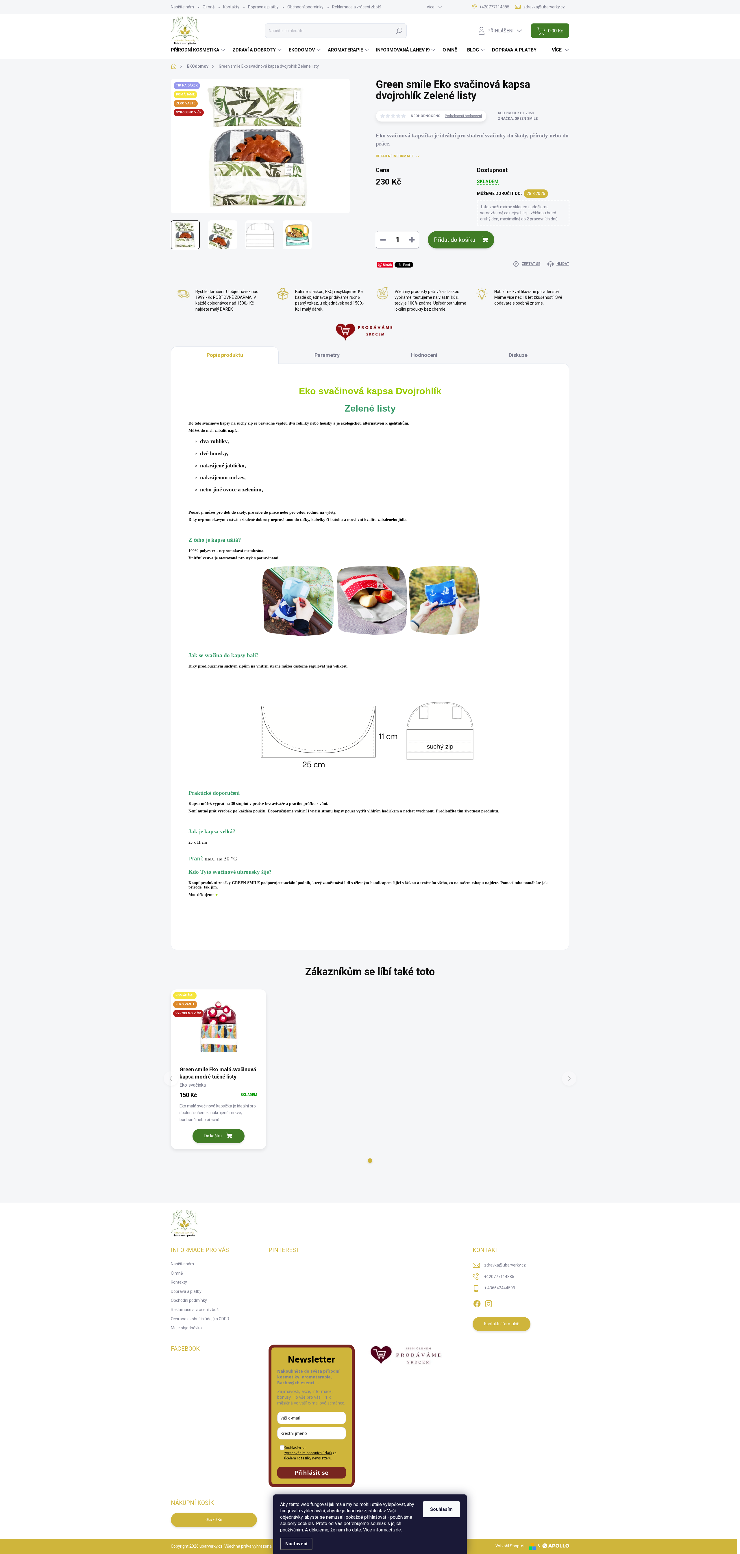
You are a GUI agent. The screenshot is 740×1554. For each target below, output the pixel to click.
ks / (214, 1519)
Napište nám (182, 7)
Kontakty (231, 7)
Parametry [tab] (327, 355)
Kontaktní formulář (501, 1323)
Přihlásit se (311, 1472)
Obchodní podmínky (305, 7)
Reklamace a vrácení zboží (356, 7)
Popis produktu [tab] (225, 355)
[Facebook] (477, 1302)
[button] (370, 1160)
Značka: (518, 119)
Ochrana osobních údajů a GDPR (200, 1319)
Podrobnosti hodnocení (463, 116)
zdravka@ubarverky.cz (505, 1265)
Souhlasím (441, 1509)
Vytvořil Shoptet (510, 1546)
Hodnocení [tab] (424, 355)
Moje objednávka (186, 1328)
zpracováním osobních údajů (308, 1452)
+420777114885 (499, 1276)
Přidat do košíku (454, 239)
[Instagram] (488, 1302)
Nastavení (296, 1543)
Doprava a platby (263, 7)
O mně (208, 7)
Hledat (399, 30)
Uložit (387, 264)
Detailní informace (395, 156)
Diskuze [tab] (518, 355)
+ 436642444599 (499, 1288)
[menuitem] (199, 50)
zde (397, 1530)
